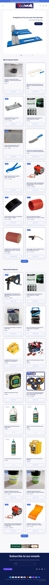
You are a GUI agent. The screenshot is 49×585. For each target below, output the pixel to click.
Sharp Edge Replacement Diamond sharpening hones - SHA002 (34, 118)
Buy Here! (38, 23)
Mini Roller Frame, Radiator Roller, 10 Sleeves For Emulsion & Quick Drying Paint (35, 85)
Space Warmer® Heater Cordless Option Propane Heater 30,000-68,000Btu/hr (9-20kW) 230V (35, 184)
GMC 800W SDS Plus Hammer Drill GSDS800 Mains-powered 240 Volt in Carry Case (12, 295)
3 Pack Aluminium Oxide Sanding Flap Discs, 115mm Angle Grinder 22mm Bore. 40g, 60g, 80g (35, 393)
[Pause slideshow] (32, 55)
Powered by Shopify (15, 579)
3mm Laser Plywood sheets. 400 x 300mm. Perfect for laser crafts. (12, 146)
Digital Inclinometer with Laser (11, 392)
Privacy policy (29, 579)
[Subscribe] (34, 563)
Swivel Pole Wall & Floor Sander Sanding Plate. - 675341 (11, 118)
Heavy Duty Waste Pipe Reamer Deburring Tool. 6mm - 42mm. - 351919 (35, 217)
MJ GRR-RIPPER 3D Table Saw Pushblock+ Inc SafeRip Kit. (11, 361)
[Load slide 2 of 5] (21, 55)
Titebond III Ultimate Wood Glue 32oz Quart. (35, 427)
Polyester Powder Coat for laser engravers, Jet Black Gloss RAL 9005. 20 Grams (12, 80)
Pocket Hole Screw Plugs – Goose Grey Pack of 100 (13, 328)
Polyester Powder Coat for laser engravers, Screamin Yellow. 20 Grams (12, 492)
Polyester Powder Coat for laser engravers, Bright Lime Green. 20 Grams (35, 492)
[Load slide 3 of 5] (23, 55)
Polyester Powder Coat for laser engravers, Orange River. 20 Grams (34, 524)
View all (24, 261)
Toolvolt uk (10, 579)
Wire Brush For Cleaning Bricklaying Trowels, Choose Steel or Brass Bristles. (35, 151)
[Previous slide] (16, 55)
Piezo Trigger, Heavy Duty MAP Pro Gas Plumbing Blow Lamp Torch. (35, 250)
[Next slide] (29, 55)
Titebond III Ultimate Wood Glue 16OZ (12, 458)
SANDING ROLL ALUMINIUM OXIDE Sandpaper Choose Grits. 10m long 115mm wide (12, 250)
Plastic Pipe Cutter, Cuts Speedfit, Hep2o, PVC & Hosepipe (11, 177)
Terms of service (36, 579)
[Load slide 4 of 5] (25, 55)
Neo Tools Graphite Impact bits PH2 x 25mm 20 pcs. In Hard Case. (35, 328)
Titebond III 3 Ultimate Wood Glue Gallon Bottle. (11, 427)
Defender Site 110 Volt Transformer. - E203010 (35, 459)
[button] (2, 5)
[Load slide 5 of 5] (27, 55)
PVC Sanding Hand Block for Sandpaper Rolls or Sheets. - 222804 (13, 217)
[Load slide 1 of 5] (19, 55)
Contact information (42, 580)
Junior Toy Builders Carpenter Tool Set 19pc (35, 361)
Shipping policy (43, 579)
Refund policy (23, 579)
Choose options (35, 156)
